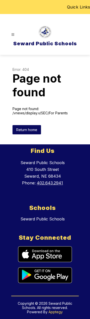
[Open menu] (13, 35)
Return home (26, 130)
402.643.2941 (50, 182)
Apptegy (55, 312)
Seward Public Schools (42, 218)
